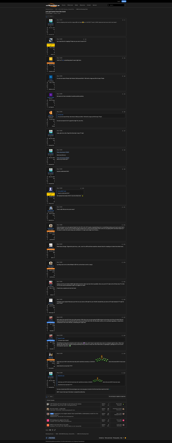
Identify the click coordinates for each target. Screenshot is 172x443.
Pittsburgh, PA (52, 312)
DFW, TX (53, 257)
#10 (83, 188)
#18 (124, 335)
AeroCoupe (119, 425)
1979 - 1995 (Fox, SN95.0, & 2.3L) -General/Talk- (71, 426)
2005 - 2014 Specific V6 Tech (70, 405)
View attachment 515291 (63, 152)
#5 (124, 94)
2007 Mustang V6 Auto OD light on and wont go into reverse (65, 404)
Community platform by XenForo (60, 441)
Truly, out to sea (52, 203)
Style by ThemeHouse (79, 441)
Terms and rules (108, 437)
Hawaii (53, 126)
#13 (124, 244)
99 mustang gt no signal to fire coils (59, 420)
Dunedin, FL (52, 330)
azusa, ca (53, 54)
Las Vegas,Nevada (52, 107)
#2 (85, 39)
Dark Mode (52, 437)
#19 (124, 353)
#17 (124, 317)
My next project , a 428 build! (57, 408)
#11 (124, 207)
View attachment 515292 (63, 158)
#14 (124, 262)
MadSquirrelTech (53, 416)
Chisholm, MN (52, 71)
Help (121, 437)
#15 (124, 281)
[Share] (123, 20)
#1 (124, 20)
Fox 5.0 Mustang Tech (69, 416)
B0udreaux (52, 426)
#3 (124, 58)
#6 (124, 111)
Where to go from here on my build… (59, 424)
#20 (124, 372)
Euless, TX (52, 294)
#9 (124, 169)
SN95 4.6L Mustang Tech (66, 421)
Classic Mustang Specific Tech (68, 410)
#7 (124, 130)
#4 (124, 76)
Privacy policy (116, 437)
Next (51, 16)
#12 (124, 224)
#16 (124, 299)
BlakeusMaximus (53, 405)
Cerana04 (52, 421)
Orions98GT (50, 13)
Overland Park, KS (52, 34)
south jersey (52, 239)
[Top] (123, 438)
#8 (124, 150)
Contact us (101, 437)
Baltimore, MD (52, 89)
